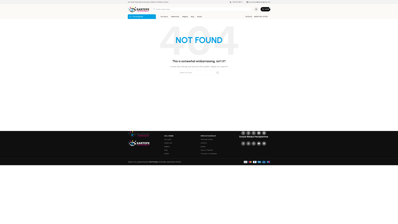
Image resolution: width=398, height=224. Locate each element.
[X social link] (248, 133)
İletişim (166, 153)
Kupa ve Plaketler (207, 150)
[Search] (217, 72)
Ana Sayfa (167, 139)
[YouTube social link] (259, 133)
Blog (165, 150)
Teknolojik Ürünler (207, 139)
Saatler (203, 146)
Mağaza (167, 146)
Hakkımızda (168, 143)
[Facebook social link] (243, 133)
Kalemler (204, 143)
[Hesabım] (256, 9)
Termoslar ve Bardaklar (209, 153)
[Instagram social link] (254, 133)
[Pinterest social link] (264, 133)
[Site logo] (139, 9)
